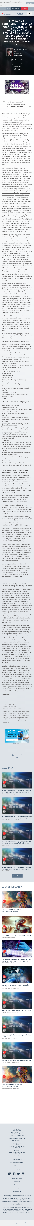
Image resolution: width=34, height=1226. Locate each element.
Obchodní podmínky (17, 1159)
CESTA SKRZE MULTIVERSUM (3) (11, 910)
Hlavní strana (17, 1181)
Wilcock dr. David (15, 988)
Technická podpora (17, 1169)
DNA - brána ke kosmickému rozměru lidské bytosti (15, 792)
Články (17, 1188)
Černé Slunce (5, 1037)
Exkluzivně (19, 55)
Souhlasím (30, 3)
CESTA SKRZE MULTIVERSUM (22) (12, 1085)
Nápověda (17, 1166)
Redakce (13, 937)
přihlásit (24, 8)
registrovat (16, 8)
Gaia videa (17, 1184)
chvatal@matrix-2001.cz (19, 1138)
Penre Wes (14, 913)
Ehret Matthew (14, 963)
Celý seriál (17, 876)
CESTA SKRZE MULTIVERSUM (10, 911)
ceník (8, 8)
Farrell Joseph (14, 1038)
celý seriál (18, 66)
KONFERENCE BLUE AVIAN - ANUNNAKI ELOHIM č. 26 (18, 935)
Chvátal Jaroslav (20, 49)
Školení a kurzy (17, 1191)
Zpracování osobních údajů (17, 1162)
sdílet (18, 69)
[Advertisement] (17, 1108)
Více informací (3, 5)
